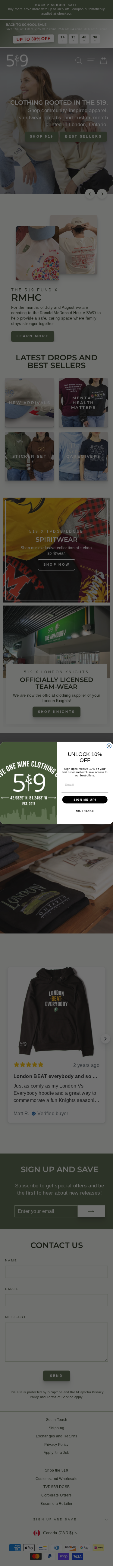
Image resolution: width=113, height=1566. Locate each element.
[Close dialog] (109, 746)
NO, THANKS (85, 811)
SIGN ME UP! (84, 799)
